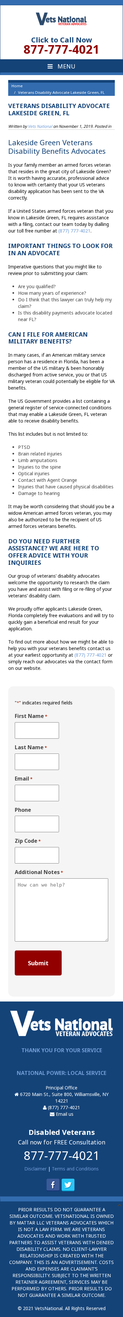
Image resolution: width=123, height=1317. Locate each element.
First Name (31, 716)
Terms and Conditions (75, 1169)
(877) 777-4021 (63, 1107)
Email (23, 778)
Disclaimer (35, 1169)
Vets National (40, 126)
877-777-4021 (62, 1155)
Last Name (31, 747)
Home (17, 85)
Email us (63, 1114)
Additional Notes (39, 872)
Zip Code (28, 840)
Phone (23, 810)
